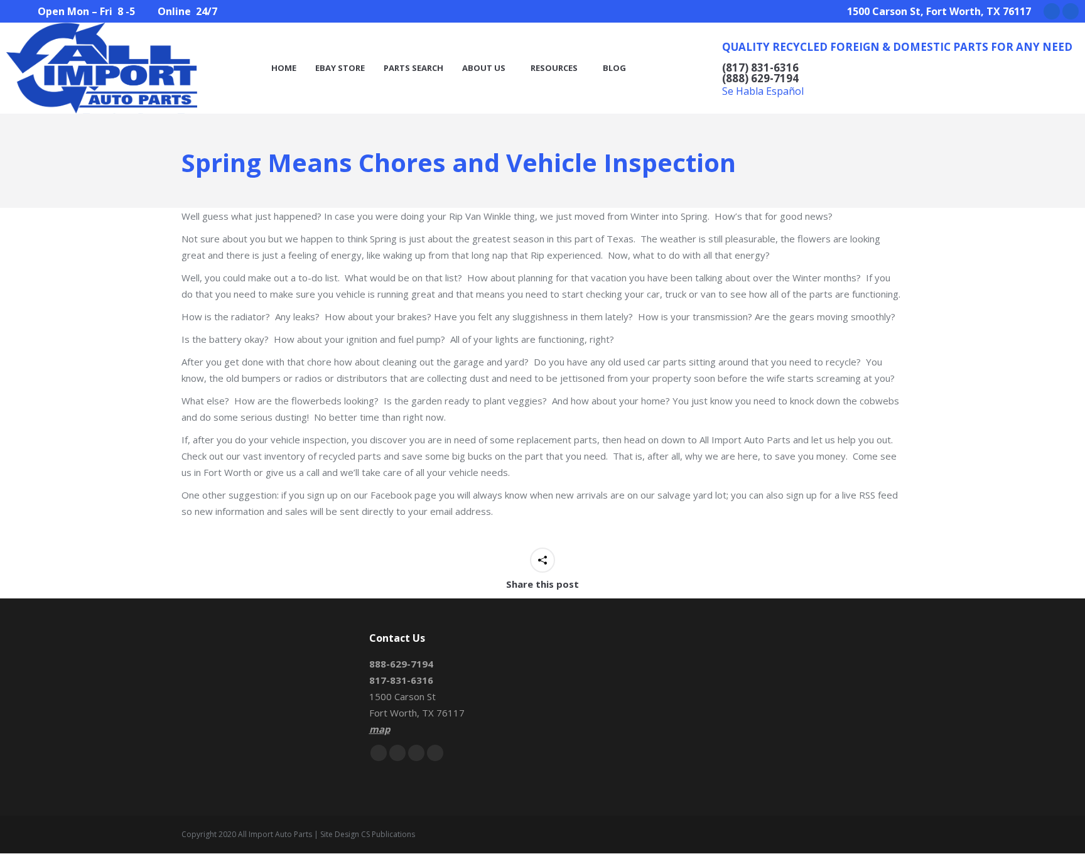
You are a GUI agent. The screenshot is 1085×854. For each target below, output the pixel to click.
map (379, 729)
